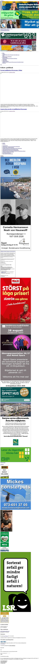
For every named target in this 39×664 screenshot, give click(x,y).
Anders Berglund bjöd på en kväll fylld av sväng (10, 149)
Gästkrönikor (9, 56)
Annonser (2, 0)
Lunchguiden (4, 59)
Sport (18, 54)
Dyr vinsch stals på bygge (6, 152)
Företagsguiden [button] (4, 57)
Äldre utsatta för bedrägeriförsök (7, 153)
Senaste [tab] (3, 143)
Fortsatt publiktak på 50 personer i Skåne (11, 70)
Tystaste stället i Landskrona (8, 147)
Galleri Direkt (4, 60)
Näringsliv (12, 54)
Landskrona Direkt (12, 72)
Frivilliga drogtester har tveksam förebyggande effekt (12, 148)
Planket (6, 56)
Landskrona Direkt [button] (5, 61)
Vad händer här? (5, 145)
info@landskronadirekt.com (4, 631)
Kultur (9, 54)
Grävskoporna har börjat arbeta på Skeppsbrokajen (10, 150)
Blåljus (6, 54)
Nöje (14, 54)
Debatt (3, 56)
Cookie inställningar (12, 645)
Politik (16, 54)
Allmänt (3, 54)
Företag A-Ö (4, 58)
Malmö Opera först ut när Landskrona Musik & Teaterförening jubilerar (13, 151)
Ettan (3, 53)
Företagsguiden (2, 462)
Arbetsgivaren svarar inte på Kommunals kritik (11, 146)
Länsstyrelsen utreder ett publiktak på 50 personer (13, 109)
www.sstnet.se (2, 643)
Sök (1, 654)
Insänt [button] (3, 55)
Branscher (8, 58)
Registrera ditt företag (13, 58)
